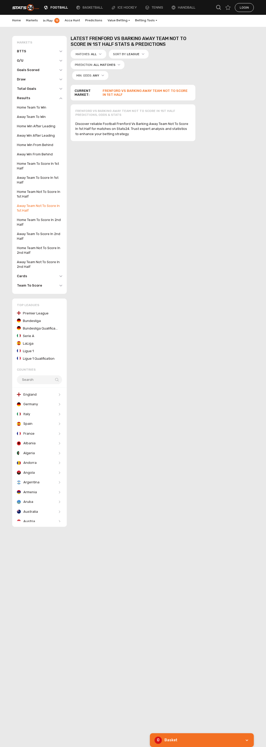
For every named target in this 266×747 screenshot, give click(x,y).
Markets (32, 20)
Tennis (157, 7)
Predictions (93, 20)
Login (244, 7)
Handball (186, 7)
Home (16, 20)
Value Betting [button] (118, 20)
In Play (50, 20)
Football (59, 7)
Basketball (93, 7)
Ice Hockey (127, 7)
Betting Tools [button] (145, 20)
